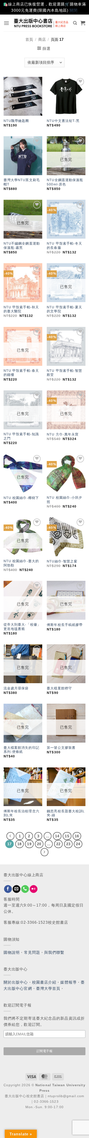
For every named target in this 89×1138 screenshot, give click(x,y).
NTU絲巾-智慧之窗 (62, 561)
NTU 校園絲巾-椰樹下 (21, 498)
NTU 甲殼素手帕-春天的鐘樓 (21, 373)
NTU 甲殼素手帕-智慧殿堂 (64, 373)
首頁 (29, 39)
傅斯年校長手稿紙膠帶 (65, 625)
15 (67, 836)
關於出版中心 (16, 982)
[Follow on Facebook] (8, 889)
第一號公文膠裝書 (61, 748)
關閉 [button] (74, 10)
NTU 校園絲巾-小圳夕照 (64, 500)
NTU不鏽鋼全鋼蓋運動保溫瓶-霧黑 (22, 246)
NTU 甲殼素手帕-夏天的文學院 (64, 309)
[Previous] (10, 836)
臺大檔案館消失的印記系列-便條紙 (21, 750)
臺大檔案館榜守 (59, 688)
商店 (42, 39)
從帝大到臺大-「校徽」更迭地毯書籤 (22, 627)
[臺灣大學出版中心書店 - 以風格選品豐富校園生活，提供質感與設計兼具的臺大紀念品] (41, 23)
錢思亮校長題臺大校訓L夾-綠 (66, 813)
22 (58, 844)
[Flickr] (33, 889)
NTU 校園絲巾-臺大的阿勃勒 (21, 563)
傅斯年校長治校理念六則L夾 (21, 813)
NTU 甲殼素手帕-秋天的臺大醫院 (21, 309)
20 (39, 844)
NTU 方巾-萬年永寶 (63, 434)
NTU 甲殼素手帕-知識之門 (21, 436)
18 (19, 844)
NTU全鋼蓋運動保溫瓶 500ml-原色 (65, 182)
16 (77, 836)
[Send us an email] (16, 889)
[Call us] (25, 889)
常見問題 (32, 952)
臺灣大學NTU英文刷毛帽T (22, 182)
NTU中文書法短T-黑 (63, 121)
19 (29, 844)
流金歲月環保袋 (16, 688)
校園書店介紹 (44, 982)
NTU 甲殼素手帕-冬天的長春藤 (64, 246)
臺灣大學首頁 (48, 988)
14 (57, 836)
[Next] (45, 852)
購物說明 (12, 952)
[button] (6, 23)
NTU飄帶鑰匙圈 (16, 121)
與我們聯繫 (54, 952)
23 (68, 844)
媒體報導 (68, 982)
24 (78, 844)
